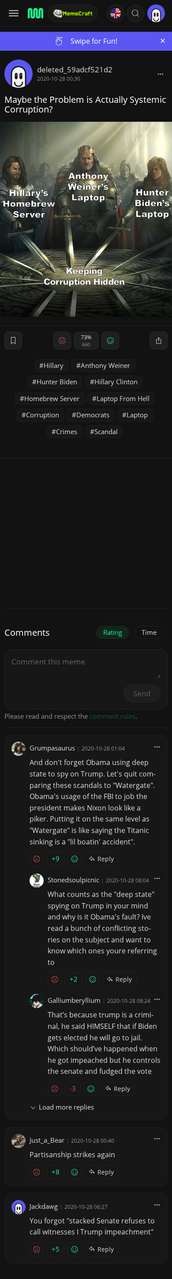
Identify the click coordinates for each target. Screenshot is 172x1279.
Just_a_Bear (47, 1140)
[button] (135, 13)
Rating (112, 632)
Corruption (42, 414)
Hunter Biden (57, 381)
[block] (160, 74)
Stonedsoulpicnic (73, 879)
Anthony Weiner (105, 365)
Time (149, 632)
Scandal (106, 431)
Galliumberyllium (74, 1000)
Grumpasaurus (52, 747)
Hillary (54, 365)
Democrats (92, 414)
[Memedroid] (34, 13)
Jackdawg (44, 1206)
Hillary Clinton (116, 381)
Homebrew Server (51, 398)
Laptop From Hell (123, 398)
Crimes (66, 431)
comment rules (112, 716)
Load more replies (66, 1107)
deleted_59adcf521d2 (74, 69)
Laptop (137, 414)
